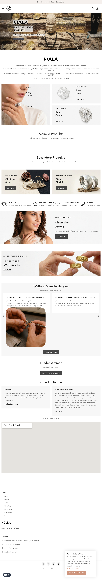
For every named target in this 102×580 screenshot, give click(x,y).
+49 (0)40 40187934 (12, 544)
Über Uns (7, 506)
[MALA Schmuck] (12, 8)
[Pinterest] (53, 564)
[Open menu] (2, 8)
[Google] (58, 564)
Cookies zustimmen (76, 573)
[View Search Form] (93, 8)
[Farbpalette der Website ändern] (7, 575)
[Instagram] (48, 564)
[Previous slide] (3, 316)
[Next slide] (98, 316)
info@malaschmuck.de (11, 552)
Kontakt (6, 499)
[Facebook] (43, 564)
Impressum (8, 509)
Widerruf (7, 516)
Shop (6, 496)
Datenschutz (8, 512)
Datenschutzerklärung (74, 568)
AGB (6, 503)
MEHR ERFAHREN (18, 38)
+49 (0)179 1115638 (11, 548)
